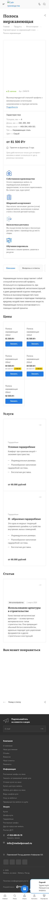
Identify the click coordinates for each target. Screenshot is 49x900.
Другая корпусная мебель (13, 826)
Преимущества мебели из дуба (15, 802)
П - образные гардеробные (24, 519)
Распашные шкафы (10, 823)
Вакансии (7, 757)
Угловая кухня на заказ (12, 782)
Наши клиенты (9, 761)
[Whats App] (24, 862)
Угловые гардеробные (21, 447)
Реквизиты (7, 764)
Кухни (5, 812)
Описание (10, 268)
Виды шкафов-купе (10, 794)
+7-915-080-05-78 (14, 835)
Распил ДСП (8, 830)
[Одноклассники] (12, 862)
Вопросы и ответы (31, 268)
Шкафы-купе (8, 815)
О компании (7, 746)
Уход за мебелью (10, 798)
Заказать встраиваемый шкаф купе (17, 778)
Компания (8, 741)
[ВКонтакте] (5, 862)
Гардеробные (8, 819)
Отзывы (6, 753)
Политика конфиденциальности (15, 881)
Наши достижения (10, 749)
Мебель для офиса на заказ (14, 790)
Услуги (6, 807)
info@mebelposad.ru (19, 843)
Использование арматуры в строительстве (24, 609)
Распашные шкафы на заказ (14, 774)
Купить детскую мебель (12, 786)
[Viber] (18, 862)
